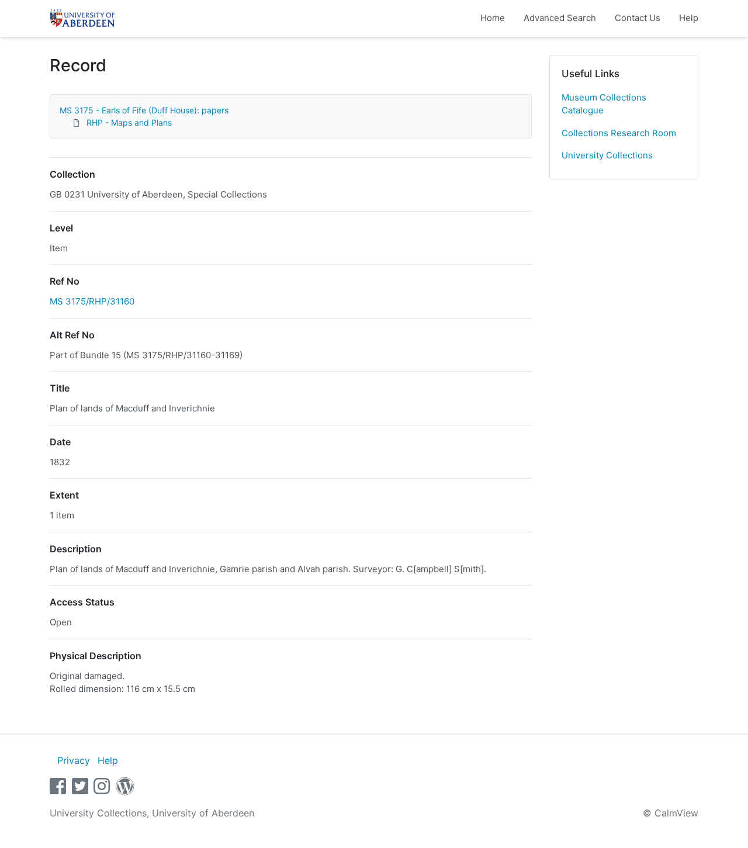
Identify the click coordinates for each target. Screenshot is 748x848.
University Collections (607, 155)
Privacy (73, 760)
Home (492, 17)
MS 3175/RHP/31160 (92, 301)
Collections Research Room (619, 133)
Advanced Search (560, 17)
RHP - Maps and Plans (129, 122)
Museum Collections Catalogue (604, 104)
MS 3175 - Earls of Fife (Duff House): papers (144, 110)
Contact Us (637, 17)
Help (688, 17)
